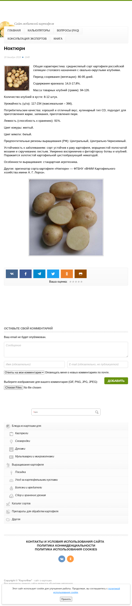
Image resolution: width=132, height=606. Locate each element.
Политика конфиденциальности (66, 545)
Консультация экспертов (27, 38)
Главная (14, 30)
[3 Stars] (76, 281)
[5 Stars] (81, 281)
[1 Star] (70, 281)
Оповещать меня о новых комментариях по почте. (76, 372)
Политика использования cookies (66, 549)
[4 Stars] (78, 281)
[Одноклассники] (70, 559)
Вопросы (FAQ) (68, 30)
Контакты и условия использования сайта (65, 541)
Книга (58, 38)
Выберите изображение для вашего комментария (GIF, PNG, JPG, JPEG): (51, 381)
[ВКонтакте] (61, 559)
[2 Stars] (73, 281)
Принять (66, 599)
